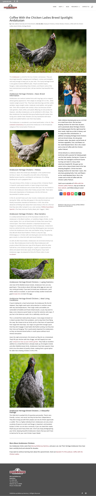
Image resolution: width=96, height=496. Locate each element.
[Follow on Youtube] (83, 193)
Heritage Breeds (26, 26)
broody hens (17, 294)
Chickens (66, 24)
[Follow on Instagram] (68, 193)
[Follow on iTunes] (64, 193)
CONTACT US (85, 6)
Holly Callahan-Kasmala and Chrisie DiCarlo (23, 24)
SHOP (60, 6)
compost (15, 342)
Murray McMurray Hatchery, (40, 446)
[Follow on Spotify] (76, 193)
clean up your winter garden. (29, 342)
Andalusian (15, 77)
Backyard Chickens (49, 24)
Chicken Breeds (59, 24)
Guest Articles (17, 26)
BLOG (67, 6)
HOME (54, 6)
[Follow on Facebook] (61, 193)
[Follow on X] (79, 193)
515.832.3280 (17, 485)
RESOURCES (75, 6)
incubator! (13, 254)
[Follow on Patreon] (72, 193)
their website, (62, 188)
